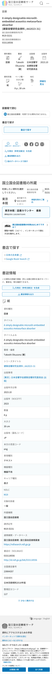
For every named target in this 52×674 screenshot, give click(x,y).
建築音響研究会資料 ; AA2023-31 (19, 366)
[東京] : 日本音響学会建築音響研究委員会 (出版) (25, 379)
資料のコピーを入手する (12, 640)
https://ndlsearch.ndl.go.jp (17, 544)
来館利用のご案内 (37, 201)
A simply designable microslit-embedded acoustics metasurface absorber (24, 326)
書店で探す (26, 129)
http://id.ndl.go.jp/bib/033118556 (20, 559)
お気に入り (8, 146)
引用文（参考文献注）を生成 (19, 151)
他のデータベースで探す (17, 161)
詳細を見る (43, 82)
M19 (6, 494)
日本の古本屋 (12, 254)
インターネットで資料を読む (14, 636)
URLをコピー (17, 146)
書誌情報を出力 (13, 155)
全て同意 (39, 669)
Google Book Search (16, 258)
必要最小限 (14, 669)
